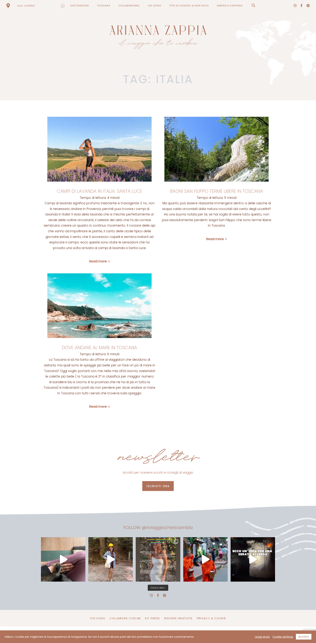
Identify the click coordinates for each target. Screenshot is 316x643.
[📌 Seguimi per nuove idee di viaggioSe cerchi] (110, 559)
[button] (253, 6)
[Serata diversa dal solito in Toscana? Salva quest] (253, 559)
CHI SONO (97, 618)
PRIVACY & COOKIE (211, 618)
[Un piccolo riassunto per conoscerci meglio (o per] (158, 559)
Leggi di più (262, 636)
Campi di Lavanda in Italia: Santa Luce (99, 191)
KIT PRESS (152, 618)
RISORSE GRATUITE (178, 618)
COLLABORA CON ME (125, 618)
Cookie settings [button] (282, 636)
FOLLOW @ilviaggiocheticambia (158, 527)
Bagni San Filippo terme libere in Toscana (216, 191)
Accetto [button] (303, 636)
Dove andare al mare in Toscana (99, 348)
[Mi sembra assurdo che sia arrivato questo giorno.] (63, 559)
